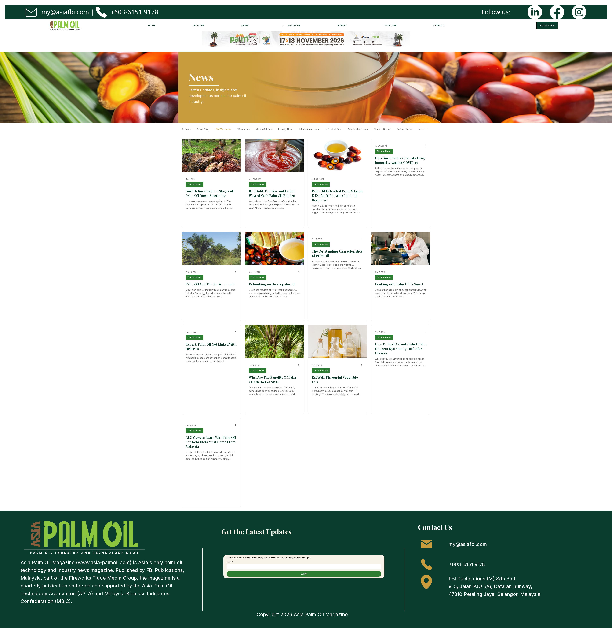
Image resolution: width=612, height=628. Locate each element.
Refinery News (404, 129)
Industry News (285, 129)
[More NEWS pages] (282, 25)
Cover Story (203, 129)
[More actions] (236, 179)
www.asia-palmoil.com (104, 562)
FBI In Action (243, 129)
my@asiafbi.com (65, 12)
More (421, 129)
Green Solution (264, 129)
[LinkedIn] (535, 12)
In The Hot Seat (333, 129)
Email (230, 562)
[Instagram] (579, 12)
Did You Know (223, 129)
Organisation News (358, 129)
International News (309, 129)
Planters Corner (382, 129)
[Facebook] (557, 12)
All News (186, 129)
